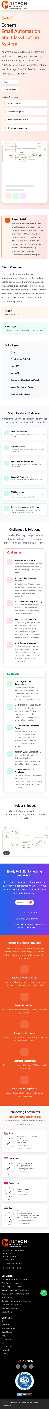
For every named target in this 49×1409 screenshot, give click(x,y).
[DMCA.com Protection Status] (24, 1394)
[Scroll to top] (43, 1407)
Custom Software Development (15, 1279)
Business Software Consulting (14, 1290)
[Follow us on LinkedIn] (31, 1366)
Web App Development (12, 1282)
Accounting (7, 1311)
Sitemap (5, 1353)
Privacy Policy (8, 1349)
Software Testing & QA (11, 1304)
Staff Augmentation (10, 1308)
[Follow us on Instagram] (24, 1366)
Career (4, 1342)
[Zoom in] (44, 853)
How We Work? (8, 1328)
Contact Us (6, 1346)
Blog (3, 1335)
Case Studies (7, 1331)
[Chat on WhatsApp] (43, 1293)
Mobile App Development (13, 1286)
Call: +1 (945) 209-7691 (12, 1263)
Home (4, 1321)
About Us (6, 1324)
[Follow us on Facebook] (18, 1366)
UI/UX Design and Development (15, 1293)
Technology (7, 1339)
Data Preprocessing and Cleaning (16, 1300)
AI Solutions (7, 1297)
